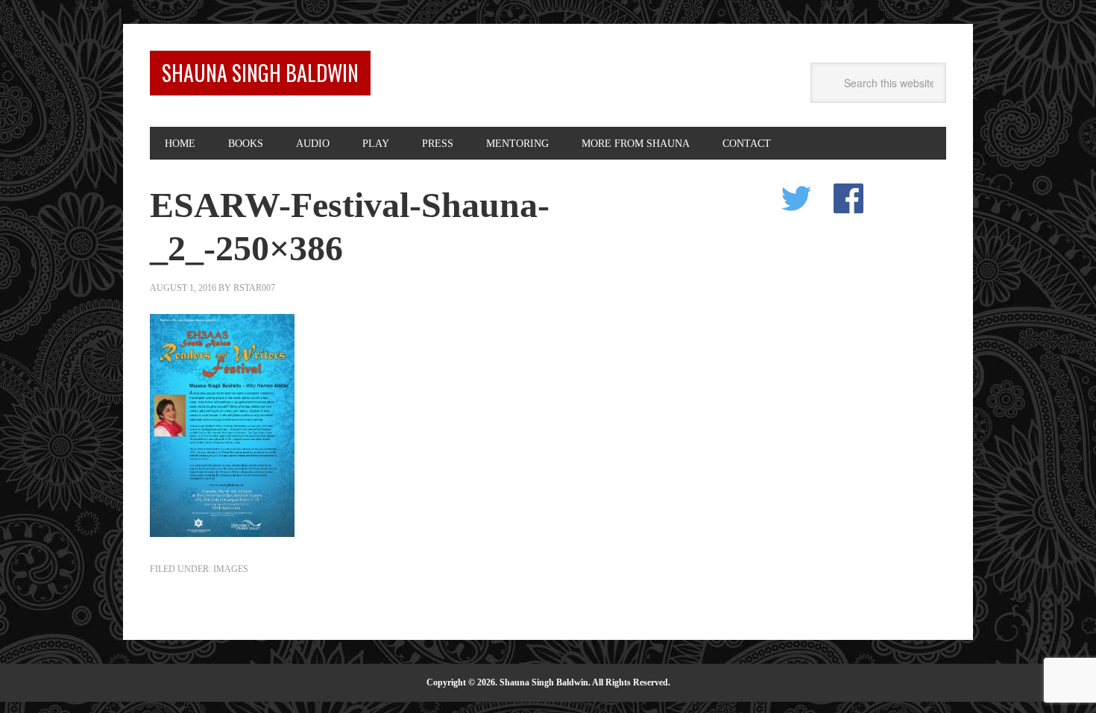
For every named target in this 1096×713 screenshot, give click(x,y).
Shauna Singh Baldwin (260, 72)
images (230, 569)
